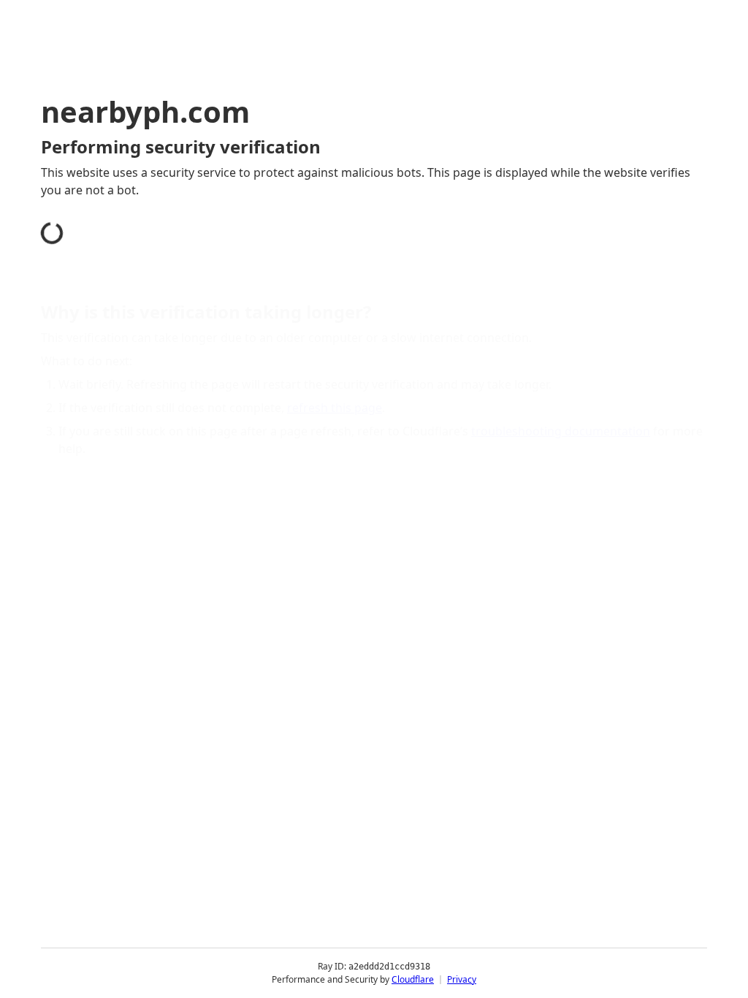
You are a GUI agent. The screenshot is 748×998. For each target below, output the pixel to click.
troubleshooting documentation (560, 431)
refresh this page (334, 408)
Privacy (461, 979)
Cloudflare (413, 979)
